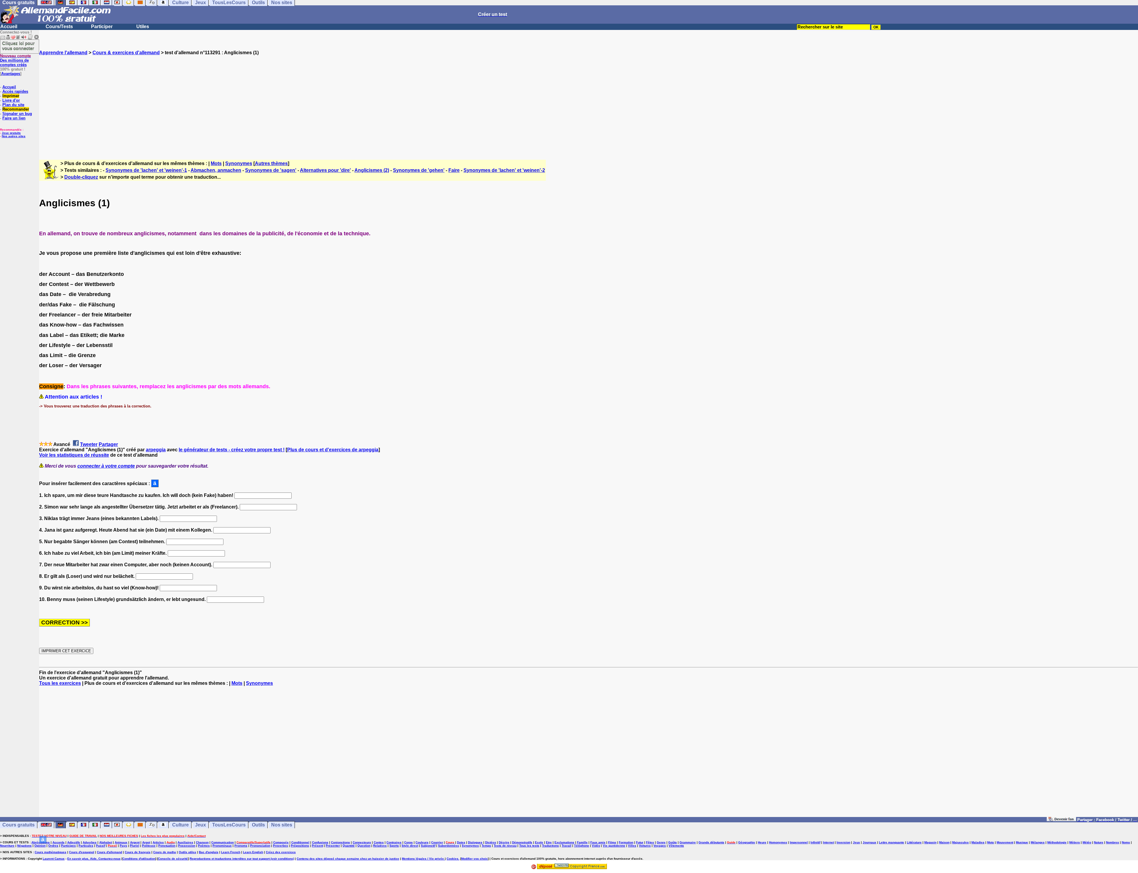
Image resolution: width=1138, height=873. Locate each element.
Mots (216, 163)
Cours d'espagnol (81, 852)
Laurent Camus (54, 858)
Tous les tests (529, 845)
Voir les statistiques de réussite (74, 455)
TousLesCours (229, 824)
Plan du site (13, 105)
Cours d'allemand (109, 852)
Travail (566, 845)
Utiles (142, 26)
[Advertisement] (588, 102)
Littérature (914, 842)
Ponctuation (166, 845)
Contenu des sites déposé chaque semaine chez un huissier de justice (348, 858)
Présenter (333, 845)
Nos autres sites (13, 136)
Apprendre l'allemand (63, 52)
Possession (186, 845)
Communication (222, 842)
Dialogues (475, 842)
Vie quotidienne (614, 845)
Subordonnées (448, 845)
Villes (632, 845)
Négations (24, 845)
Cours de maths (164, 852)
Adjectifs (73, 842)
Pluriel (134, 845)
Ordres (53, 845)
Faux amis (597, 842)
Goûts (672, 842)
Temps (486, 845)
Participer (102, 26)
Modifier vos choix (474, 858)
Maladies (977, 842)
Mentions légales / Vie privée (423, 858)
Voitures (645, 845)
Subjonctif (428, 845)
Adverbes (90, 842)
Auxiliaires (185, 842)
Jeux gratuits (11, 133)
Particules (86, 845)
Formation (626, 842)
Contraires (394, 842)
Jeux (200, 824)
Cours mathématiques (50, 852)
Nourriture (7, 845)
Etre (549, 842)
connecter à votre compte (106, 466)
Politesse (149, 845)
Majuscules (960, 842)
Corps (408, 842)
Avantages (10, 73)
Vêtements (676, 845)
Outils (258, 824)
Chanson (202, 842)
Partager (108, 444)
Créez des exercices (281, 852)
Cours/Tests (59, 26)
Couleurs (422, 842)
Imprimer (10, 96)
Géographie (746, 842)
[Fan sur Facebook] (1061, 819)
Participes (68, 845)
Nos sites (281, 824)
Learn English (253, 852)
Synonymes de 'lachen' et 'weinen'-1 (146, 170)
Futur (639, 842)
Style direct (410, 845)
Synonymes (238, 163)
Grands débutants (711, 842)
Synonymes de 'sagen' (270, 170)
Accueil (8, 26)
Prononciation (260, 845)
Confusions (320, 842)
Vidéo (596, 845)
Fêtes (650, 842)
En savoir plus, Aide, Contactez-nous (94, 858)
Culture (180, 824)
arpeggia (156, 449)
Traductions (550, 845)
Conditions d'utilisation (138, 858)
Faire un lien (13, 118)
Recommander (15, 109)
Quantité (349, 845)
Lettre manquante (891, 842)
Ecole (539, 842)
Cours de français (138, 852)
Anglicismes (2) (371, 170)
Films (612, 842)
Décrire (504, 842)
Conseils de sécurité (173, 858)
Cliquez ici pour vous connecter (18, 46)
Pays (123, 845)
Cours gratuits (18, 824)
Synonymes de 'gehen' (419, 170)
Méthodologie (1057, 842)
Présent (317, 845)
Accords (58, 842)
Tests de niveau (505, 845)
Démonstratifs (522, 842)
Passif (100, 845)
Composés (281, 842)
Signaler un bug (17, 113)
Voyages (659, 845)
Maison (944, 842)
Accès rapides (15, 91)
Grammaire (688, 842)
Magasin (930, 842)
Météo (1087, 842)
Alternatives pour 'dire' (325, 170)
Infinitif (815, 842)
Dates (461, 842)
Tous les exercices (60, 683)
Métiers (1074, 842)
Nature (1098, 842)
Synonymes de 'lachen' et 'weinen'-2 (504, 170)
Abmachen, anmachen (216, 170)
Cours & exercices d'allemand (126, 52)
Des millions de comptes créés (15, 60)
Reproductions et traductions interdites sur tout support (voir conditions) (242, 858)
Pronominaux (222, 845)
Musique (1022, 842)
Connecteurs (362, 842)
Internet (828, 842)
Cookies (452, 858)
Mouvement (1005, 842)
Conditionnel (300, 842)
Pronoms (240, 845)
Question (363, 845)
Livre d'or (11, 100)
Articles (158, 842)
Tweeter (89, 444)
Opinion (40, 845)
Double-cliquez (81, 177)
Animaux (121, 842)
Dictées (490, 842)
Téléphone (581, 845)
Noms (1126, 842)
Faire (454, 170)
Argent (135, 842)
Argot (146, 842)
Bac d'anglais (208, 852)
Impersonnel (799, 842)
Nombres (1112, 842)
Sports (394, 845)
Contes (379, 842)
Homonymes (778, 842)
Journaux (869, 842)
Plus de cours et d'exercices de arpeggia (332, 449)
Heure (762, 842)
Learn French (230, 852)
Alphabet (105, 842)
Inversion (843, 842)
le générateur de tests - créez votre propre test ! (231, 449)
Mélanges (1038, 842)
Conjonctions (340, 842)
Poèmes (204, 845)
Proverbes (280, 845)
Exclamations (564, 842)
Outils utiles (187, 852)
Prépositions (300, 845)
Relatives (380, 845)
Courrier (437, 842)
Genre (661, 842)
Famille (582, 842)
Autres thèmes (271, 163)
